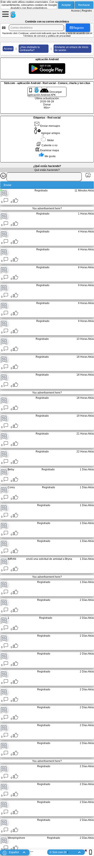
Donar (47, 104)
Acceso (75, 10)
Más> (47, 107)
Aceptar (66, 5)
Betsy (11, 469)
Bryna (68, 558)
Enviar (7, 185)
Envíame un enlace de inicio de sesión (71, 49)
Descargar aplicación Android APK (45, 93)
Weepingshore (16, 837)
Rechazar (84, 5)
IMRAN (12, 558)
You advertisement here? (47, 208)
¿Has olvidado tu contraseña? (30, 49)
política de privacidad (59, 35)
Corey (11, 487)
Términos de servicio (34, 35)
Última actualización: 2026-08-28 (47, 100)
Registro (87, 10)
